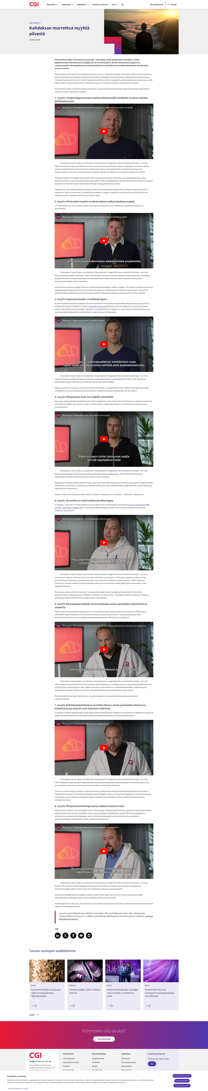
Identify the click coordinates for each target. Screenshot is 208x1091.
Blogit (94, 1066)
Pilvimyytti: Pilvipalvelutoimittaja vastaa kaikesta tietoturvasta (90, 827)
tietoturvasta (113, 474)
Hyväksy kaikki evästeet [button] (182, 1076)
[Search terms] (123, 5)
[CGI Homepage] (33, 4)
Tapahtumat (97, 1070)
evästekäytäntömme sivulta (18, 1089)
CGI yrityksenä (69, 1058)
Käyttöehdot (126, 1066)
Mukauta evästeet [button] (182, 1081)
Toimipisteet (68, 1070)
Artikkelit (96, 1062)
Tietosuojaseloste (128, 1062)
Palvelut (66, 1066)
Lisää (31, 1014)
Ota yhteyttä (156, 4)
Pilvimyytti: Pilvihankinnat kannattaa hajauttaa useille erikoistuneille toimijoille (97, 107)
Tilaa (152, 1064)
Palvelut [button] (51, 4)
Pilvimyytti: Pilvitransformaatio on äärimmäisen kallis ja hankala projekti (94, 216)
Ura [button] (114, 4)
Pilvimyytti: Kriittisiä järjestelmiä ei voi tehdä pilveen (85, 723)
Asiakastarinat (98, 1058)
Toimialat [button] (66, 4)
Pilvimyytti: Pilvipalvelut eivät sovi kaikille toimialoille (86, 415)
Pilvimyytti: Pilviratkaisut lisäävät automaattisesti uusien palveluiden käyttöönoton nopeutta (104, 625)
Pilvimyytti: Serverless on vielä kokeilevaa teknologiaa (86, 518)
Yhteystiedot (126, 1070)
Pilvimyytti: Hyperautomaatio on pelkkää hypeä (83, 320)
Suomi (173, 4)
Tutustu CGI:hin (100, 4)
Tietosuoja (125, 1058)
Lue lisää (144, 163)
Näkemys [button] (81, 4)
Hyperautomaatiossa (97, 306)
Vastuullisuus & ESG (71, 1062)
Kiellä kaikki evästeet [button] (182, 1085)
